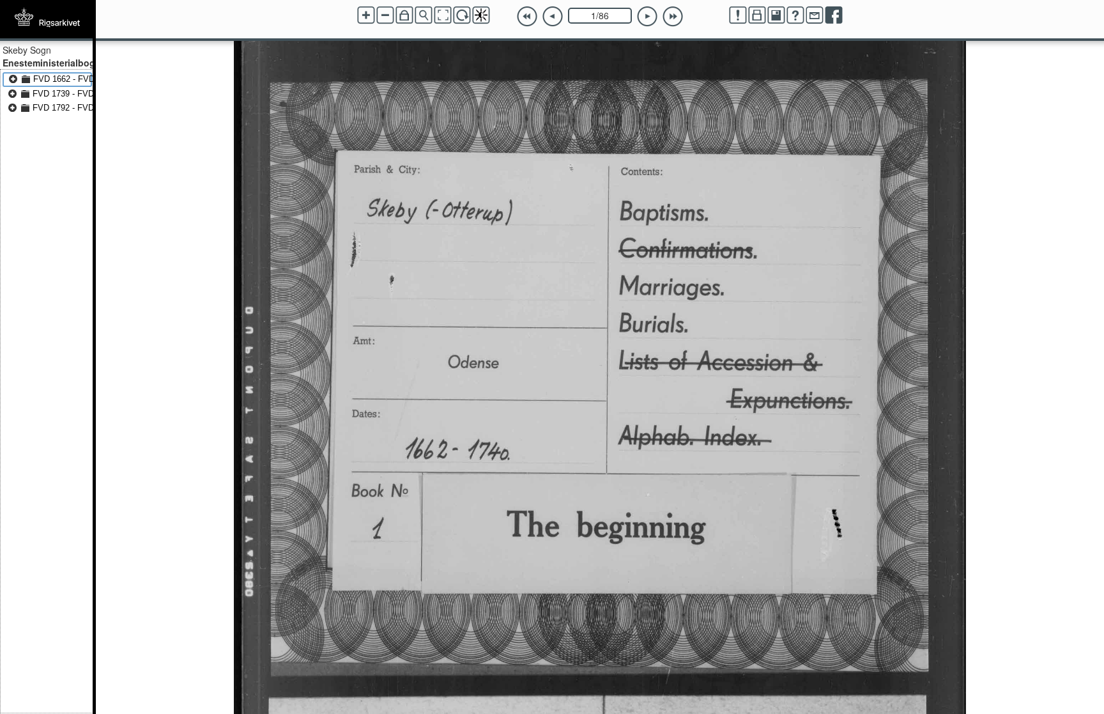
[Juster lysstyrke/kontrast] (481, 15)
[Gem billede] (776, 15)
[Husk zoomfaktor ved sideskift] (404, 15)
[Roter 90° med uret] (462, 15)
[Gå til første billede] (527, 16)
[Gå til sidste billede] (673, 16)
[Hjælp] (795, 15)
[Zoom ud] (385, 15)
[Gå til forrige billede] (552, 16)
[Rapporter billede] (738, 15)
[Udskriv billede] (757, 15)
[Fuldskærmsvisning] (443, 15)
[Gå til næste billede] (647, 16)
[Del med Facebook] (834, 15)
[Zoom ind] (366, 15)
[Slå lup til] (424, 15)
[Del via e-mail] (815, 15)
